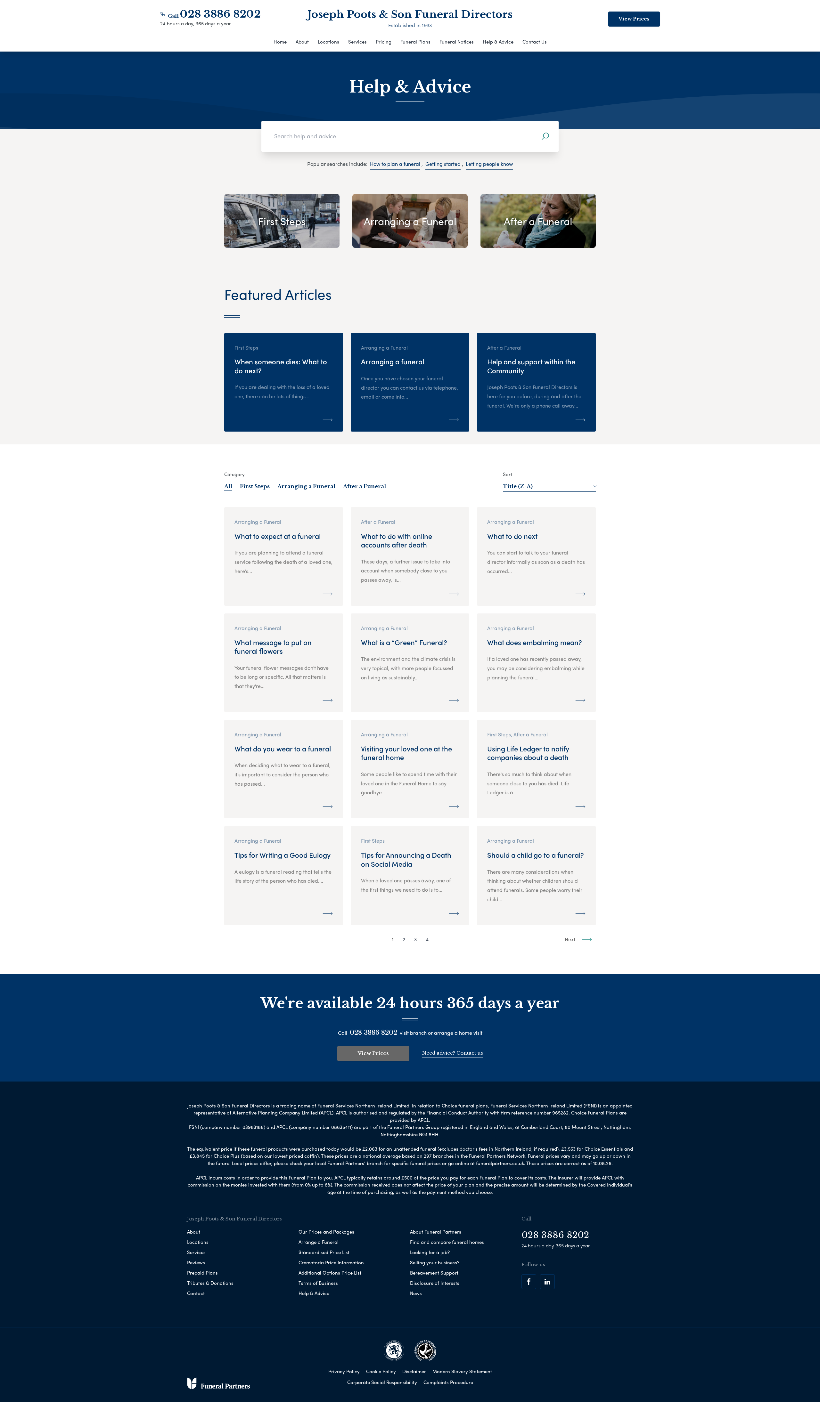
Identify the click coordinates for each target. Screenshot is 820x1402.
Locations (328, 41)
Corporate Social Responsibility (382, 1382)
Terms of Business (318, 1282)
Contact (196, 1293)
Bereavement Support (434, 1272)
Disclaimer (414, 1371)
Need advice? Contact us (452, 1053)
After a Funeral (364, 486)
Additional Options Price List (330, 1272)
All (228, 486)
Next (571, 939)
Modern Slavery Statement (462, 1371)
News (416, 1293)
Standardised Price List (324, 1252)
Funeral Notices (456, 41)
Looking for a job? (430, 1252)
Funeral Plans (415, 41)
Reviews (196, 1262)
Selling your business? (434, 1262)
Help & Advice (498, 41)
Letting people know (489, 163)
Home (280, 41)
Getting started (443, 163)
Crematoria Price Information (331, 1262)
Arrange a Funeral (319, 1241)
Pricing (383, 41)
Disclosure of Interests (434, 1282)
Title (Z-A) (518, 486)
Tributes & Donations (210, 1282)
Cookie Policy (381, 1371)
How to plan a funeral (395, 163)
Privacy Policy (344, 1371)
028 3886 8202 (220, 14)
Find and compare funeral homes (447, 1241)
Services (357, 41)
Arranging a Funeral (306, 486)
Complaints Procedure (448, 1382)
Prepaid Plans (202, 1272)
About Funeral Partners (435, 1231)
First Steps (255, 486)
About (302, 41)
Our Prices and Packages (326, 1231)
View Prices (634, 19)
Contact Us (534, 41)
